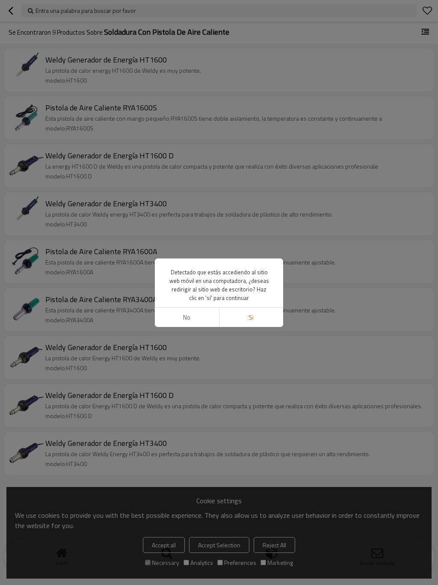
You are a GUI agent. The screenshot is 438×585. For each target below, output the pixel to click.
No (186, 317)
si (251, 317)
